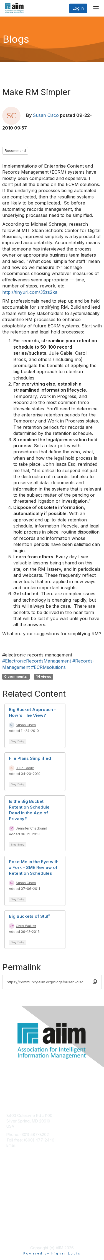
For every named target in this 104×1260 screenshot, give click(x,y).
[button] (94, 981)
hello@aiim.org (30, 1145)
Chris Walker (26, 926)
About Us (14, 1228)
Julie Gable (25, 768)
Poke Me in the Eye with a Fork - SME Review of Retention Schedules (34, 867)
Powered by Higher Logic (52, 1253)
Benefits (13, 1186)
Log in (78, 8)
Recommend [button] (15, 151)
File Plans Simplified (30, 758)
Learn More (16, 1192)
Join (10, 1181)
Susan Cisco (46, 115)
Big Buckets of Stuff (29, 916)
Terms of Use (18, 1234)
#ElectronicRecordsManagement (36, 661)
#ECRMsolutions (48, 667)
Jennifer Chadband (31, 828)
